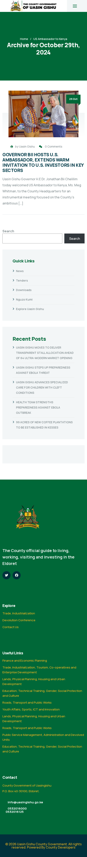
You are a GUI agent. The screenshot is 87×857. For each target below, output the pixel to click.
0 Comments (53, 146)
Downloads (24, 290)
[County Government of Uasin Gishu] (33, 6)
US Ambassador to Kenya (50, 39)
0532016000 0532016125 (16, 810)
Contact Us (10, 627)
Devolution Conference (18, 620)
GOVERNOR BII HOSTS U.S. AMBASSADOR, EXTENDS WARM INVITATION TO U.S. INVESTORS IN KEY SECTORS (43, 162)
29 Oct (73, 99)
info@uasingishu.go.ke (25, 802)
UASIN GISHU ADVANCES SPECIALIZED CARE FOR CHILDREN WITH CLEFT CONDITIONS (42, 387)
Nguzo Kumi (24, 299)
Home (24, 39)
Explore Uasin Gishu (30, 309)
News (20, 271)
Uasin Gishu (27, 146)
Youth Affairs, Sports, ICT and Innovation (31, 709)
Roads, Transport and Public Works (27, 702)
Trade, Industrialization (18, 613)
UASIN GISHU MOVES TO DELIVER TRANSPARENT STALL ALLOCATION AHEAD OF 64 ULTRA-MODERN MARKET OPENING (45, 353)
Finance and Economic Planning (24, 660)
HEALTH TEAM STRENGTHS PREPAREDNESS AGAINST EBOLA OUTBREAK (38, 407)
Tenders (22, 280)
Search (8, 231)
